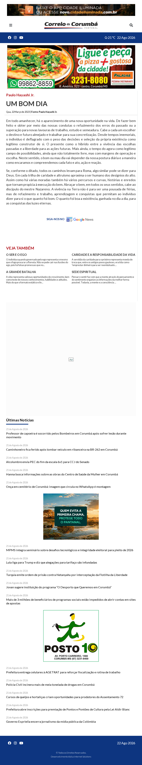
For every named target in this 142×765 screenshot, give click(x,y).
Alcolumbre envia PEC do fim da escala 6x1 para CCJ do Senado (47, 462)
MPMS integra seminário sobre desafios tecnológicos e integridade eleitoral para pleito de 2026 (69, 550)
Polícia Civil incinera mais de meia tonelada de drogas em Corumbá (50, 684)
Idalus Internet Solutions (79, 756)
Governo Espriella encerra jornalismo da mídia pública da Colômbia (51, 721)
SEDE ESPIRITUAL (84, 272)
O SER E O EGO (16, 254)
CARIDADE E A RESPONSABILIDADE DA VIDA (103, 254)
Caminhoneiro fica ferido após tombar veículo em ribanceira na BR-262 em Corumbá (62, 449)
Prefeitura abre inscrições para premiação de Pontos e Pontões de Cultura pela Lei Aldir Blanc (68, 709)
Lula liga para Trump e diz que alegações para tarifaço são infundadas (51, 562)
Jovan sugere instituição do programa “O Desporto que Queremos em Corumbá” (58, 587)
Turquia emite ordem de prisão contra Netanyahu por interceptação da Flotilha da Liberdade (66, 574)
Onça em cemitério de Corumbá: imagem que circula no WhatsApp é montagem (58, 486)
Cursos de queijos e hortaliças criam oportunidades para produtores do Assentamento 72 (64, 697)
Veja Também (20, 248)
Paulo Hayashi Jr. (20, 95)
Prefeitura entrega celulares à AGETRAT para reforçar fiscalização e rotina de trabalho (63, 672)
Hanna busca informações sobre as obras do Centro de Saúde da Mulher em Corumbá (62, 474)
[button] (10, 25)
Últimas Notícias (20, 420)
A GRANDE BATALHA (21, 272)
